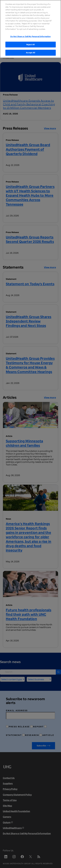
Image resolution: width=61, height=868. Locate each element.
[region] (30, 29)
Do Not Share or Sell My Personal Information (30, 36)
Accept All (30, 52)
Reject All (30, 44)
